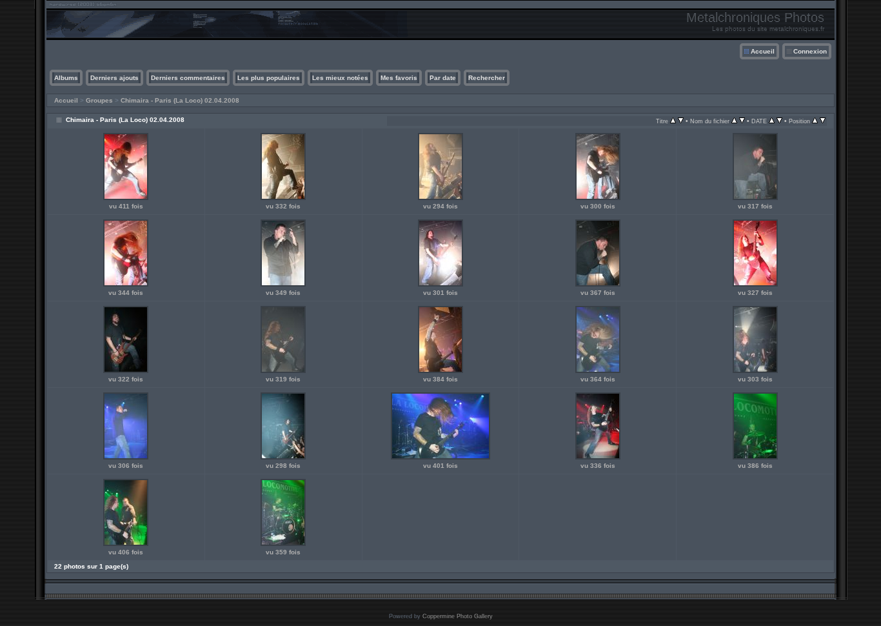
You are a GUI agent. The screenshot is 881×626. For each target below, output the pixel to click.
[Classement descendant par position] (823, 121)
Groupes (99, 100)
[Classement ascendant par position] (815, 121)
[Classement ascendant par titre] (673, 121)
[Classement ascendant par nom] (734, 121)
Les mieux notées (340, 77)
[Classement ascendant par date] (772, 121)
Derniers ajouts (114, 77)
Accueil (763, 51)
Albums (66, 77)
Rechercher (486, 77)
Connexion (810, 51)
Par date (443, 77)
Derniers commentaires (188, 77)
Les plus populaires (268, 77)
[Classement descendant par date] (779, 121)
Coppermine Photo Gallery (457, 616)
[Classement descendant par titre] (681, 121)
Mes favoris (399, 77)
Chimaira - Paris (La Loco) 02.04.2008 (180, 100)
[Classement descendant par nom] (742, 121)
